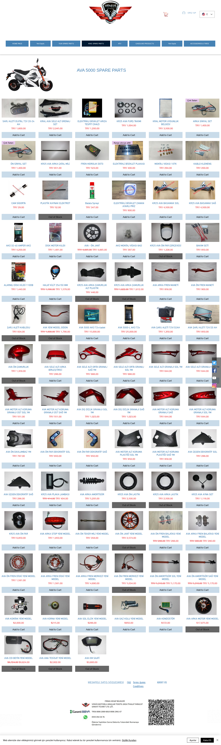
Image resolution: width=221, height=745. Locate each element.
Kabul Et (207, 740)
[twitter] (214, 363)
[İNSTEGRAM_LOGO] (214, 385)
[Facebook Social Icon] (214, 370)
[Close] (217, 740)
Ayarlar (193, 740)
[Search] (181, 30)
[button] (166, 14)
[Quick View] (18, 108)
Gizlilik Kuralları (129, 740)
